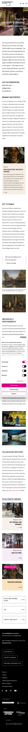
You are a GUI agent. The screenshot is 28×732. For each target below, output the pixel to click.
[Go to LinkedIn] (6, 690)
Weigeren (14, 393)
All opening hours (6, 643)
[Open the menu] (26, 3)
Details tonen (20, 381)
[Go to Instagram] (10, 690)
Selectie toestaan (14, 389)
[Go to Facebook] (2, 690)
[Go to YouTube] (15, 690)
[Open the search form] (20, 3)
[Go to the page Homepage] (7, 3)
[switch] (24, 366)
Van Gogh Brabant (15, 490)
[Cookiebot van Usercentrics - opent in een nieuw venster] (20, 337)
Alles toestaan (14, 385)
